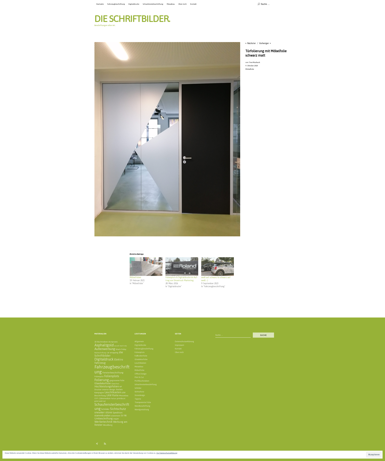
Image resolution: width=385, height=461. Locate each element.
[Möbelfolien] (146, 266)
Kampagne (99, 392)
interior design (108, 389)
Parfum (113, 398)
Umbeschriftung (103, 418)
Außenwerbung (104, 349)
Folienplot (99, 376)
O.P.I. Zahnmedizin (102, 398)
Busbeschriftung (100, 353)
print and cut (100, 401)
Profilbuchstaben (142, 381)
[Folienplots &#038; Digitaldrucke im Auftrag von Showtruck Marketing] (181, 266)
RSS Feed (105, 443)
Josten (119, 389)
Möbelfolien (135, 277)
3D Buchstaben (101, 341)
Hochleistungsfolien (106, 386)
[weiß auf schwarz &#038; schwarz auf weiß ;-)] (217, 266)
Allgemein (139, 341)
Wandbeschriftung (142, 406)
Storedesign (140, 395)
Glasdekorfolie (102, 383)
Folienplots (111, 376)
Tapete (138, 399)
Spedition (117, 412)
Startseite (100, 4)
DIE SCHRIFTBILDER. (132, 18)
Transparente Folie (143, 402)
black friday (121, 349)
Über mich (182, 4)
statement (115, 415)
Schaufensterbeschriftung (153, 4)
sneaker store (103, 412)
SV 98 (123, 415)
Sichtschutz (118, 409)
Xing (97, 443)
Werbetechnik (103, 421)
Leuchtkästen (140, 363)
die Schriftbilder (108, 354)
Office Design (140, 374)
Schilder (105, 409)
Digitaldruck (104, 359)
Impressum (179, 345)
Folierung (101, 380)
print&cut (121, 398)
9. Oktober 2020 (251, 66)
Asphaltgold (104, 345)
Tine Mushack (254, 62)
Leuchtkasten (113, 392)
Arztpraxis (113, 341)
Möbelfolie (249, 69)
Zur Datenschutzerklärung (166, 453)
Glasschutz (115, 384)
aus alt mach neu (120, 346)
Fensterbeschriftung (112, 372)
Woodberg (107, 425)
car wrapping (112, 352)
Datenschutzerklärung (184, 341)
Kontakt (193, 4)
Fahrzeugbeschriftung (116, 4)
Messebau (171, 4)
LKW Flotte (112, 395)
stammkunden (102, 415)
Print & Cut (139, 377)
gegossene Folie (116, 380)
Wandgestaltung (142, 409)
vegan (116, 418)
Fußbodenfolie (141, 356)
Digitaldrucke (133, 4)
